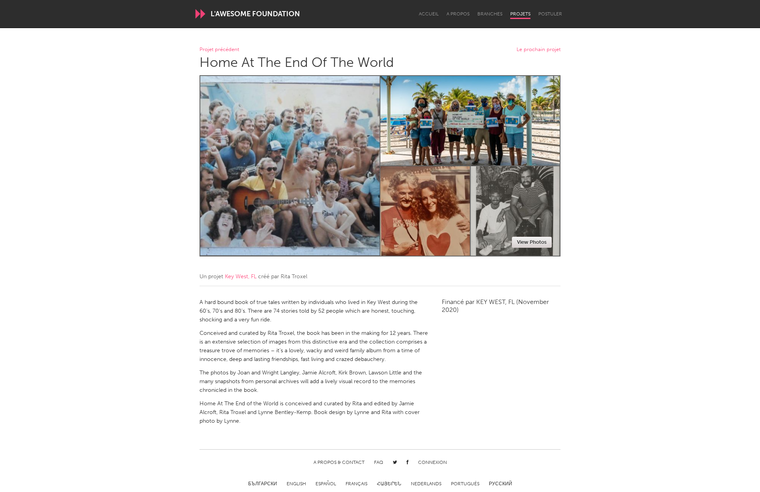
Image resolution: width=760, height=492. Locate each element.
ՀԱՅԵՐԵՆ (389, 483)
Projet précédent (219, 49)
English (296, 483)
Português (465, 483)
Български (262, 483)
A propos (457, 14)
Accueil (429, 14)
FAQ (378, 462)
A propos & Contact (339, 462)
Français (356, 483)
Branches (489, 14)
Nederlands (426, 483)
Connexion (432, 462)
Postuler (550, 14)
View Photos (532, 242)
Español (325, 483)
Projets (520, 14)
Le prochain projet (538, 49)
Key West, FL (240, 276)
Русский (500, 483)
